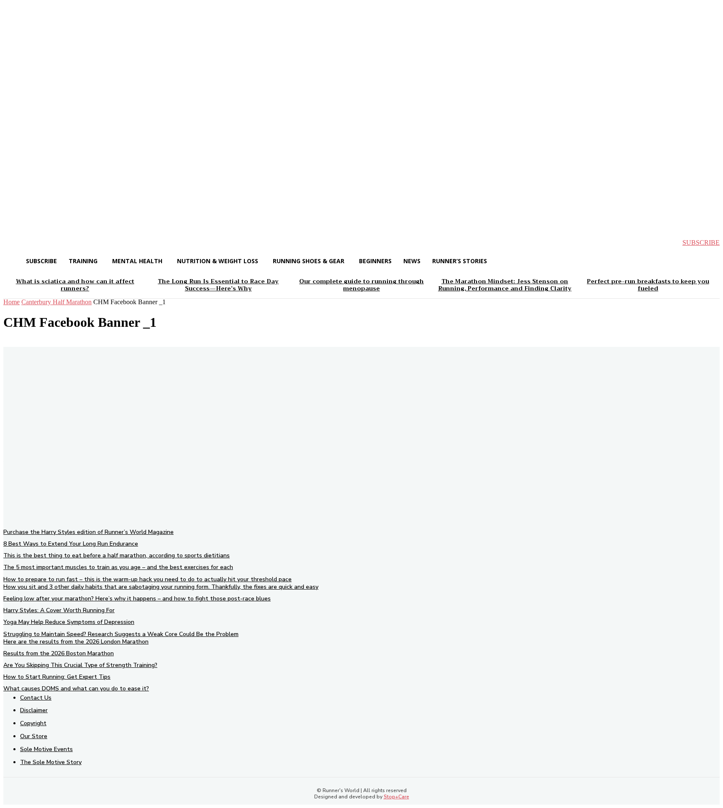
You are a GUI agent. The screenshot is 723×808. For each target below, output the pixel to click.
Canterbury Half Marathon (56, 301)
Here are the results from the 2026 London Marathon (76, 642)
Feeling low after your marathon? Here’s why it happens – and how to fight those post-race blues (137, 599)
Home (11, 301)
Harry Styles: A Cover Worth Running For (59, 610)
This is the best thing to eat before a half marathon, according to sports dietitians (116, 555)
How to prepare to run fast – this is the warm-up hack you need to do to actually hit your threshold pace (147, 579)
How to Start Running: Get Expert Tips (56, 677)
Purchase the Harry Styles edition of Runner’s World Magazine (88, 532)
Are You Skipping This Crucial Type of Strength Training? (80, 665)
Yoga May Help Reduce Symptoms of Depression (68, 622)
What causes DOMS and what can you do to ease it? (76, 689)
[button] (16, 242)
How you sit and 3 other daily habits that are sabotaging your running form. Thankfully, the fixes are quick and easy (160, 587)
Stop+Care (396, 796)
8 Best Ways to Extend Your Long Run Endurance (70, 544)
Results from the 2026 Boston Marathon (58, 653)
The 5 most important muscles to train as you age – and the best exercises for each (118, 567)
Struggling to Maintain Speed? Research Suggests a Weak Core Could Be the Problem (120, 634)
